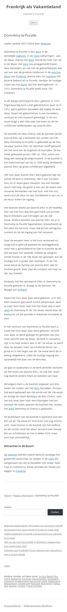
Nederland (54, 581)
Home (7, 495)
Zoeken (8, 507)
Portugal (35, 583)
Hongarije (35, 581)
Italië (44, 581)
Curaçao (26, 578)
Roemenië (46, 583)
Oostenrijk (24, 583)
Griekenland (22, 581)
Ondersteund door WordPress (38, 605)
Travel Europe (34, 586)
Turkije (21, 586)
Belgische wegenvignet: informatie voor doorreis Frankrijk (33, 525)
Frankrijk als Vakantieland (33, 6)
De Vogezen (11, 454)
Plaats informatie (23, 495)
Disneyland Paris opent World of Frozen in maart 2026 (31, 529)
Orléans (22, 289)
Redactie (46, 43)
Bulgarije (16, 578)
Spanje (13, 586)
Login (7, 565)
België (50, 576)
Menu (33, 22)
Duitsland (53, 578)
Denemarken (39, 578)
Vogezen (21, 55)
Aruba (42, 576)
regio (37, 55)
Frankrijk (21, 76)
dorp (38, 51)
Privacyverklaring (12, 605)
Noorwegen (10, 583)
